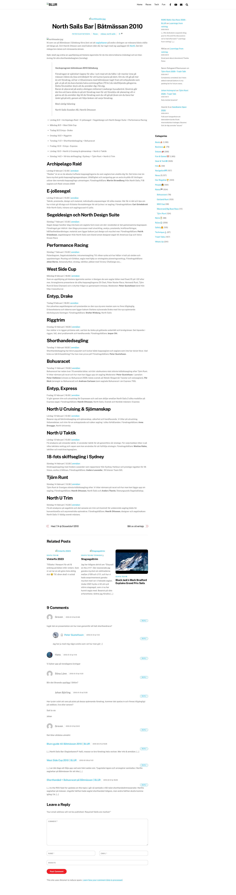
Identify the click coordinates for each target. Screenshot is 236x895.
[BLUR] (52, 5)
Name (51, 853)
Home (139, 4)
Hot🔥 (158, 166)
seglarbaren (101, 43)
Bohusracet (162, 195)
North (132, 46)
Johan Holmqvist (168, 90)
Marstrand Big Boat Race (168, 209)
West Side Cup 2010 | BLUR (62, 760)
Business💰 (160, 147)
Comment (53, 821)
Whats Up (159, 242)
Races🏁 (159, 189)
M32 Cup (161, 204)
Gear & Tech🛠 (52, 555)
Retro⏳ (158, 218)
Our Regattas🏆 (162, 180)
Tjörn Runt (161, 213)
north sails (111, 34)
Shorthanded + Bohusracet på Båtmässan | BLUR (74, 780)
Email (104, 853)
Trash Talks (160, 237)
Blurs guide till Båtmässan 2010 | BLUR (68, 743)
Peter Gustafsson (81, 34)
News (95, 34)
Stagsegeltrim (89, 559)
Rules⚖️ (158, 223)
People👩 (159, 185)
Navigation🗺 (161, 170)
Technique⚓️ (98, 555)
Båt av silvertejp (135, 526)
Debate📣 (159, 152)
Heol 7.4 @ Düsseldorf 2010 (65, 526)
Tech (156, 4)
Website (52, 863)
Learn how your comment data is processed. (103, 880)
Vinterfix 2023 (55, 559)
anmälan (75, 171)
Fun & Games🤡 (162, 156)
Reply (144, 621)
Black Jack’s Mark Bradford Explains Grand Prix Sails (131, 581)
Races (148, 4)
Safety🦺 (159, 227)
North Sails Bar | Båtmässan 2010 (97, 26)
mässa (103, 34)
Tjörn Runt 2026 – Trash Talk (173, 71)
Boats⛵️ (158, 142)
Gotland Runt (163, 199)
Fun (163, 4)
